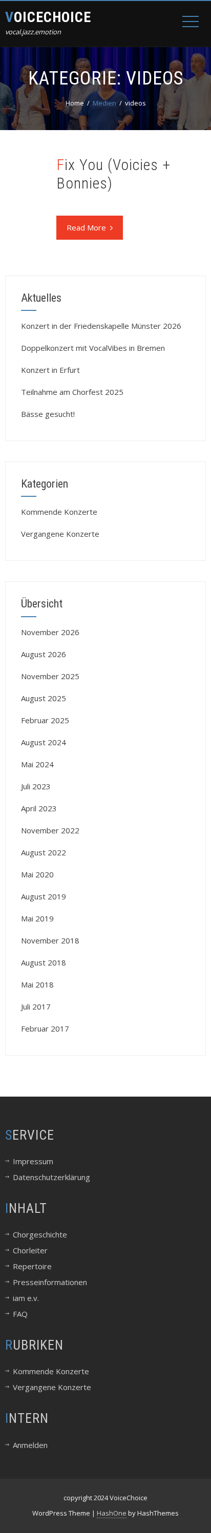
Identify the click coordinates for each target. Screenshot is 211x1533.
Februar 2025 (45, 720)
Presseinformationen (50, 1282)
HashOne (111, 1513)
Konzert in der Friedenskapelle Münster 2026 (101, 326)
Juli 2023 (36, 786)
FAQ (20, 1314)
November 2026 (50, 632)
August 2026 (43, 654)
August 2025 (43, 698)
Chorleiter (30, 1250)
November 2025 (50, 676)
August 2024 (43, 742)
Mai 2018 (37, 984)
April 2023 (39, 808)
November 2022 (50, 830)
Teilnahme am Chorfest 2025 (72, 392)
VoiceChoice (48, 17)
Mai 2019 (37, 918)
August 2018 (43, 962)
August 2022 (43, 852)
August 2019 (43, 896)
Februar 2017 (45, 1028)
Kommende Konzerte (59, 512)
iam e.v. (26, 1298)
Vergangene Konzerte (60, 534)
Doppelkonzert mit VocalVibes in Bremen (93, 348)
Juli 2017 (36, 1006)
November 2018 (50, 940)
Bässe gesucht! (48, 414)
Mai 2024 (37, 764)
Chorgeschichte (40, 1234)
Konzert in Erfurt (50, 370)
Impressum (33, 1161)
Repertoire (32, 1266)
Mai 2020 (37, 874)
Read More (86, 227)
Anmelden (30, 1445)
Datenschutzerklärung (51, 1177)
